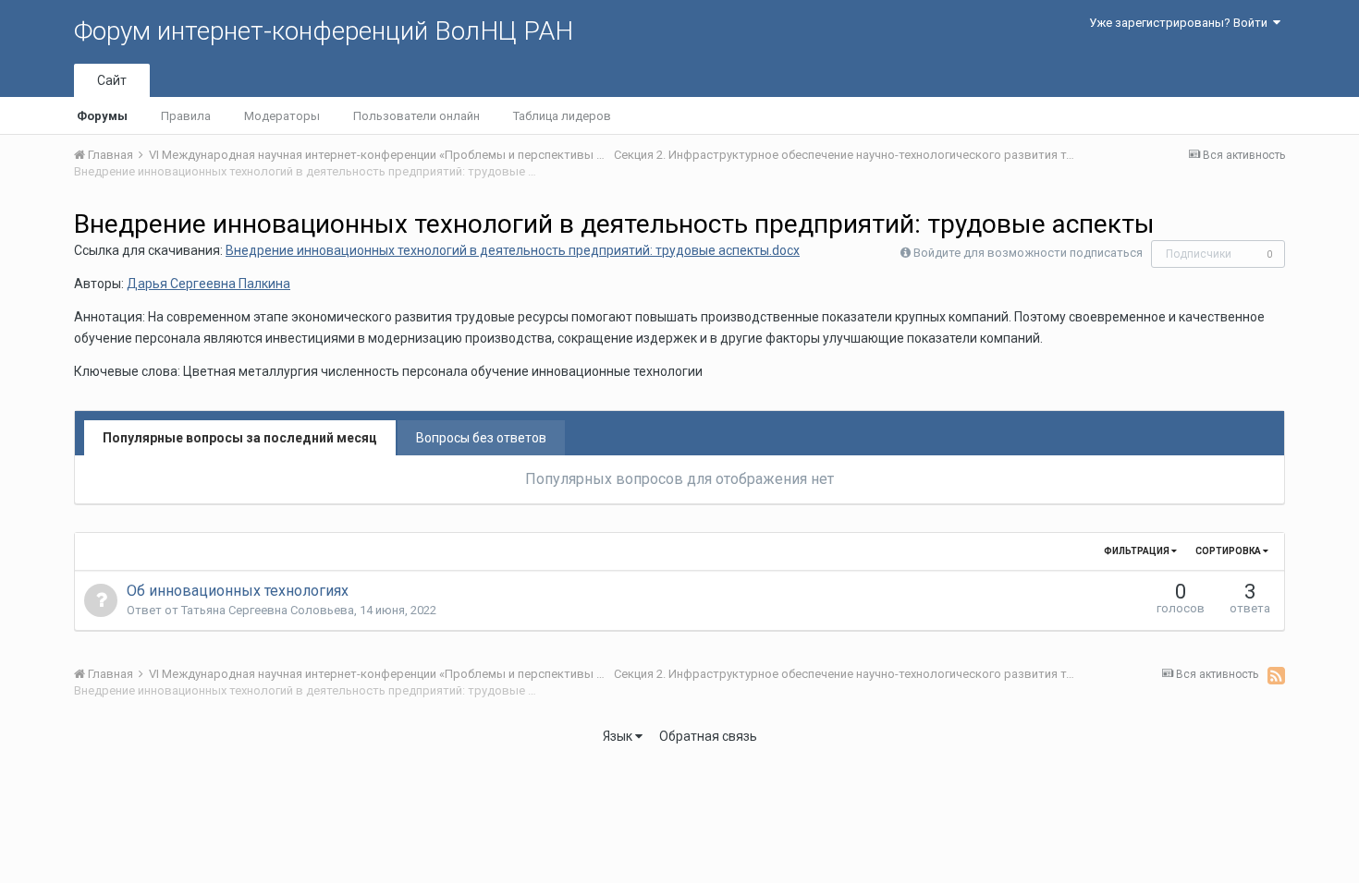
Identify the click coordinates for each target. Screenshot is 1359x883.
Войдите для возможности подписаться (1028, 253)
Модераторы (282, 116)
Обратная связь (708, 736)
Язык (619, 736)
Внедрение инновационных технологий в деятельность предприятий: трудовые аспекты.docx (513, 250)
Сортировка (1229, 551)
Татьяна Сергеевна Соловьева (267, 610)
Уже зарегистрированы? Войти (1181, 23)
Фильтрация (1137, 551)
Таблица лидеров (562, 116)
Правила (186, 116)
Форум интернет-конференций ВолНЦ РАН (323, 31)
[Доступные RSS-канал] (1276, 675)
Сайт (112, 80)
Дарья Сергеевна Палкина (208, 283)
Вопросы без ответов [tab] (481, 437)
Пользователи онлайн (416, 116)
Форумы (102, 116)
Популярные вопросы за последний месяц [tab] (240, 437)
